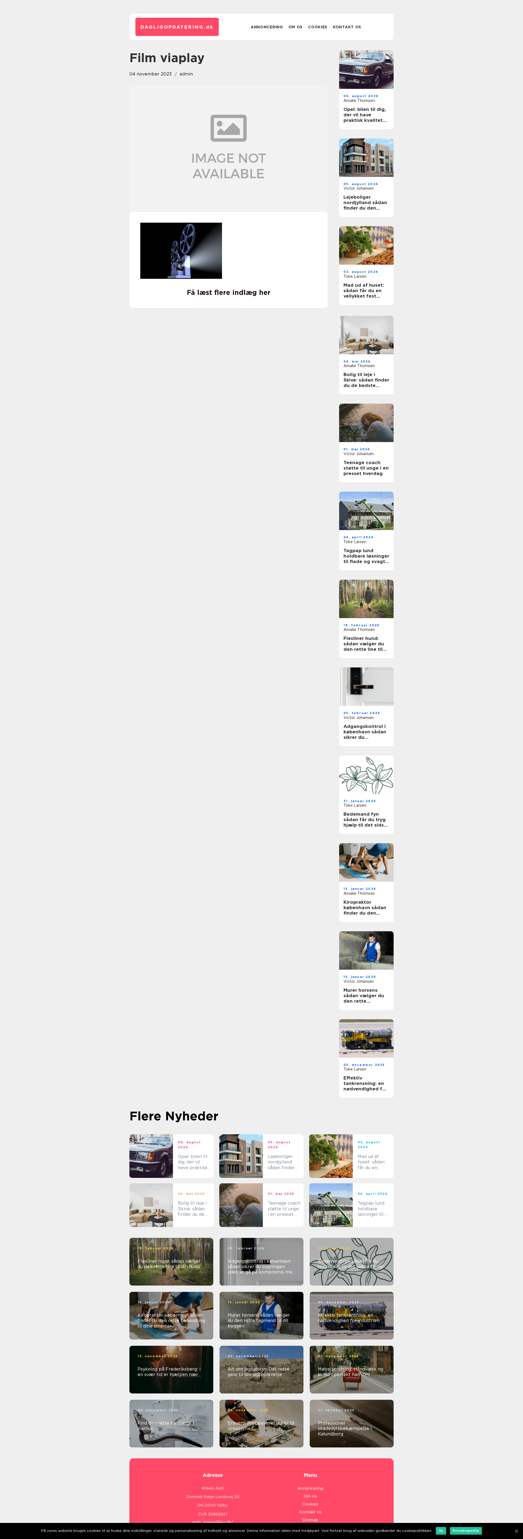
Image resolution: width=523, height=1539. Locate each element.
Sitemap (310, 1519)
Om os (295, 27)
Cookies (317, 27)
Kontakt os (347, 27)
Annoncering (267, 27)
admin (186, 74)
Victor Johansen (358, 188)
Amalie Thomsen (359, 100)
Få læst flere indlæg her (228, 292)
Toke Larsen (354, 276)
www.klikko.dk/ (218, 1522)
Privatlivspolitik (466, 1531)
